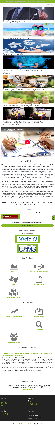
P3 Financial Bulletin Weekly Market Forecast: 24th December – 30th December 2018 (28, 353)
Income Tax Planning (39, 316)
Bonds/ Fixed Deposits (39, 284)
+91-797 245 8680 (34, 403)
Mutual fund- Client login (27, 225)
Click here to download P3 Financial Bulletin (12, 355)
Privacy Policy (4, 401)
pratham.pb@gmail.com (40, 1)
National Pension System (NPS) (14, 297)
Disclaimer (3, 402)
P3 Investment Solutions (27, 423)
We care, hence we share (14, 342)
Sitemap (3, 405)
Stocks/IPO (14, 271)
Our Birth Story (27, 161)
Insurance (14, 284)
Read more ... (5, 374)
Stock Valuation (39, 329)
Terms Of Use (4, 403)
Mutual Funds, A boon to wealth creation (39, 271)
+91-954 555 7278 (34, 404)
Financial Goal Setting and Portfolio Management (14, 317)
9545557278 (30, 1)
